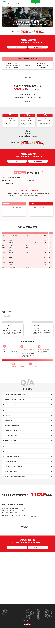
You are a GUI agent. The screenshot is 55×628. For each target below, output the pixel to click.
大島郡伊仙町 (4, 576)
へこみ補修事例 (28, 617)
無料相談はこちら (38, 47)
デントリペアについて (27, 3)
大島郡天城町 (4, 575)
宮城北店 (38, 610)
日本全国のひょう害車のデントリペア (27, 620)
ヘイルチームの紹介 (4, 612)
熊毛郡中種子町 (14, 575)
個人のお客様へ (29, 608)
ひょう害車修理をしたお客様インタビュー (18, 607)
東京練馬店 (38, 611)
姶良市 (3, 565)
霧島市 (13, 574)
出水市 (3, 571)
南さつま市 (18, 6)
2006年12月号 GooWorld (48, 616)
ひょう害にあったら (28, 607)
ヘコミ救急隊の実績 (4, 609)
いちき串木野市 (4, 572)
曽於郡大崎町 (24, 567)
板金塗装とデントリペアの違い (30, 612)
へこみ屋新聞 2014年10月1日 (49, 613)
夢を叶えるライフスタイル (5, 608)
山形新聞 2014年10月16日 (48, 611)
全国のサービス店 (37, 3)
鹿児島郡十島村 (14, 563)
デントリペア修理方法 (29, 611)
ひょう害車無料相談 (42, 1)
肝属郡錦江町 (14, 570)
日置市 (3, 592)
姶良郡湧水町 (4, 563)
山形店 (38, 608)
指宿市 (3, 574)
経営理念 (46, 609)
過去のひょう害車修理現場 (6, 610)
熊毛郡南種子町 (14, 576)
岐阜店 (38, 616)
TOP (53, 621)
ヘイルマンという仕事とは (5, 607)
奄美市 (3, 567)
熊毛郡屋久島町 (14, 578)
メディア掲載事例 (47, 610)
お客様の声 (17, 3)
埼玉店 (38, 612)
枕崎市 (13, 592)
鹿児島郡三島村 (14, 565)
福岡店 (38, 619)
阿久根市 (3, 566)
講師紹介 (3, 614)
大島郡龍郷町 (4, 582)
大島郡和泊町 (4, 588)
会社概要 (46, 607)
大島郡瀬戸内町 (4, 580)
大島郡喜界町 (4, 579)
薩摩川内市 (24, 565)
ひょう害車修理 (9, 6)
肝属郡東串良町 (14, 571)
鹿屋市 (13, 567)
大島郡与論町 (4, 587)
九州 (12, 6)
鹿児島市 (13, 566)
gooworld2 (46, 614)
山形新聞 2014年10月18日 (48, 612)
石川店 (38, 615)
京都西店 (38, 618)
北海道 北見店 (39, 607)
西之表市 (44, 563)
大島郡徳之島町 (4, 584)
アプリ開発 (4, 611)
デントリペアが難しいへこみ (30, 613)
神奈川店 (38, 613)
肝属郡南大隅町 (14, 572)
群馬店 (38, 614)
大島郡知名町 (4, 583)
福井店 (38, 617)
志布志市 (24, 566)
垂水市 (34, 563)
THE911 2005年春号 (47, 615)
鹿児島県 (15, 6)
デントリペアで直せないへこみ (30, 614)
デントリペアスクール (7, 3)
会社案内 (48, 3)
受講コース (3, 613)
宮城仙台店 (38, 609)
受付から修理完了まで (29, 616)
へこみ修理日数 (28, 615)
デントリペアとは (28, 610)
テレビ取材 (46, 617)
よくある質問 (4, 615)
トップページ (4, 6)
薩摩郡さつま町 (25, 563)
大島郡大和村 (4, 586)
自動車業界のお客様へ (29, 609)
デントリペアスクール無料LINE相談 (35, 1)
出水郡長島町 (4, 570)
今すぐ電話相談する (17, 47)
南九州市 (13, 594)
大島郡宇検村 (4, 578)
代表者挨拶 (46, 608)
